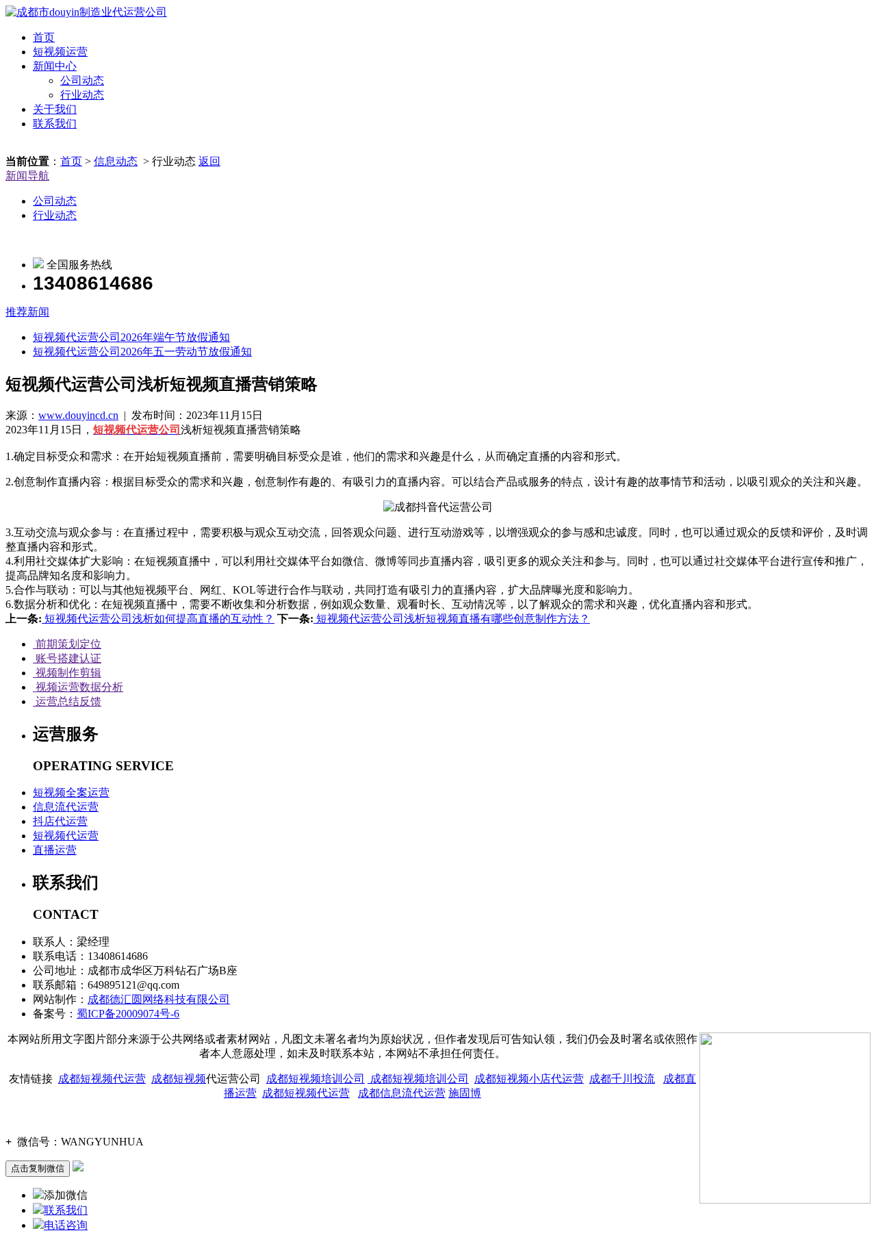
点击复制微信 (37, 1168)
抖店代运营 (60, 821)
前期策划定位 (67, 644)
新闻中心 (55, 66)
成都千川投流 (622, 1078)
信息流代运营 (66, 807)
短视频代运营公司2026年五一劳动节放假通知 (142, 351)
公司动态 (82, 80)
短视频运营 (60, 52)
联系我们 (55, 123)
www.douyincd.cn (78, 415)
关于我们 (55, 109)
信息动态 (116, 161)
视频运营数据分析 (78, 687)
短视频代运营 (66, 835)
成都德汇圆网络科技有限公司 (159, 999)
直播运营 (55, 850)
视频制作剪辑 (67, 672)
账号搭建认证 (67, 658)
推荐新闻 (27, 312)
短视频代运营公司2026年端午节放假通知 (131, 337)
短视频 (189, 1078)
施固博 (464, 1093)
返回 (209, 161)
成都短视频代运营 (102, 1078)
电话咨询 (66, 1225)
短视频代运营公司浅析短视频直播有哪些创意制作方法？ (451, 618)
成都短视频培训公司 (315, 1078)
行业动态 (82, 95)
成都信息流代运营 (402, 1093)
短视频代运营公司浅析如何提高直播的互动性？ (158, 618)
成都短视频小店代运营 (529, 1078)
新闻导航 (27, 175)
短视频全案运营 (71, 792)
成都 (162, 1078)
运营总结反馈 (67, 701)
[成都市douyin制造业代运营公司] (86, 12)
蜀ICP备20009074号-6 (128, 1013)
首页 (44, 37)
